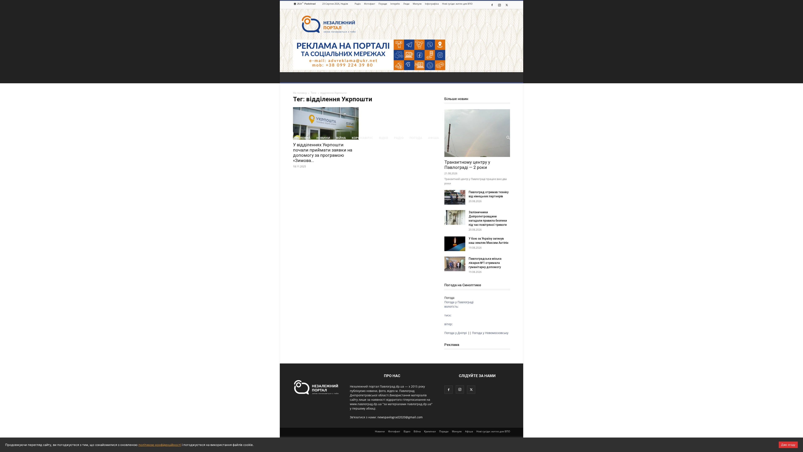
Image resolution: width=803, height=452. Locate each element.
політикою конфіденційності (159, 445)
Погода (415, 138)
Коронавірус (362, 138)
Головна (303, 138)
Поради (382, 3)
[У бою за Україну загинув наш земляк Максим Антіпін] (454, 243)
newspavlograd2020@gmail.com (400, 417)
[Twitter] (506, 5)
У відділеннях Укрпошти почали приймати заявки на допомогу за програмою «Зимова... (322, 152)
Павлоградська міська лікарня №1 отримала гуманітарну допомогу (485, 263)
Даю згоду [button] (788, 444)
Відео (383, 138)
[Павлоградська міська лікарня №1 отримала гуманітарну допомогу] (454, 264)
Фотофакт (369, 3)
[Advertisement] (401, 101)
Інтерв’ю (395, 3)
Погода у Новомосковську (490, 333)
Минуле (417, 3)
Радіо (358, 3)
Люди (406, 3)
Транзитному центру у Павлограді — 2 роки (467, 165)
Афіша (433, 138)
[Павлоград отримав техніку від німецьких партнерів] (454, 197)
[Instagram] (499, 5)
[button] (508, 138)
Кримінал (430, 431)
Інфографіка (432, 3)
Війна (341, 138)
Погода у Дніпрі (455, 333)
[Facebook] (492, 5)
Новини (323, 138)
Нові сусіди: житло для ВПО (457, 3)
